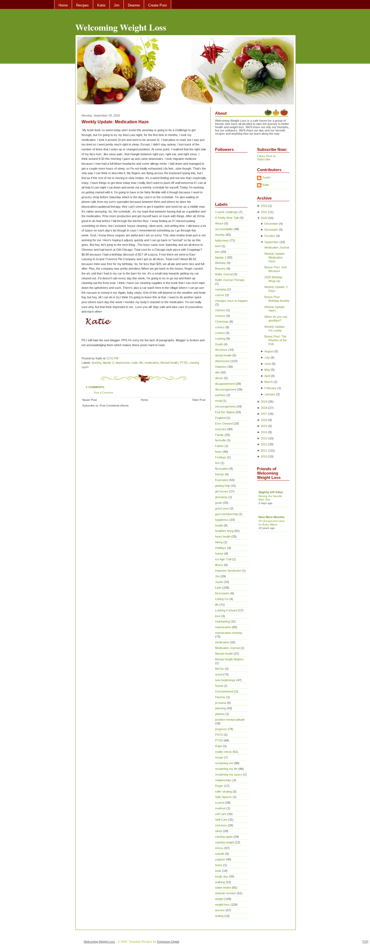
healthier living (224, 530)
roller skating (223, 791)
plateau (220, 714)
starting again (224, 836)
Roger (219, 785)
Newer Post (89, 399)
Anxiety (96, 362)
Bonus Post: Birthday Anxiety (277, 298)
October (269, 235)
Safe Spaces (223, 797)
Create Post (157, 5)
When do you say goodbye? (275, 318)
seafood (220, 808)
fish (217, 463)
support (220, 859)
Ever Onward (224, 423)
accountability (224, 229)
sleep (218, 831)
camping (220, 289)
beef (218, 246)
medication (152, 362)
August (269, 351)
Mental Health (169, 362)
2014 (264, 432)
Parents (220, 697)
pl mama (220, 702)
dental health (223, 355)
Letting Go (222, 599)
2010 (264, 456)
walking (220, 882)
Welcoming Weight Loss (120, 27)
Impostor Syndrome (228, 570)
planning (220, 708)
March (268, 381)
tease (218, 865)
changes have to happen (231, 300)
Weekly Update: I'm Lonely (274, 328)
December (271, 223)
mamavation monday (228, 632)
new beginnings (225, 680)
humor (219, 553)
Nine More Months (271, 517)
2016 (264, 420)
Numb (219, 685)
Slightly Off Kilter (270, 492)
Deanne (134, 5)
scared (219, 802)
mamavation (223, 627)
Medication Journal (227, 648)
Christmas (222, 321)
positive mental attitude (230, 719)
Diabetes (221, 366)
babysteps (222, 240)
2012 (264, 444)
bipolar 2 (108, 362)
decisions (221, 349)
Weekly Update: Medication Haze (115, 122)
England (220, 417)
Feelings (220, 457)
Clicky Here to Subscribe (266, 157)
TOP (365, 941)
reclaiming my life (226, 768)
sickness (221, 825)
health (219, 525)
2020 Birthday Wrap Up (273, 279)
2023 (264, 205)
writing (219, 916)
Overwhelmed (224, 691)
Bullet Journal (224, 274)
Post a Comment (103, 392)
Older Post (198, 399)
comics (220, 327)
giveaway (221, 497)
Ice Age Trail (223, 559)
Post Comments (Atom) (114, 405)
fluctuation (221, 468)
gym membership (226, 514)
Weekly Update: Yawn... (274, 308)
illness (219, 565)
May (267, 369)
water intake (223, 887)
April (267, 376)
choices (220, 315)
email (218, 400)
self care (220, 814)
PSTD (219, 734)
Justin (219, 582)
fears (218, 451)
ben (217, 251)
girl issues (221, 491)
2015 (264, 426)
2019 (264, 401)
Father (219, 446)
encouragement (225, 406)
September (271, 242)
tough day (221, 876)
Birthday (220, 262)
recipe (219, 757)
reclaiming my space (228, 774)
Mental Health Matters (229, 659)
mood (218, 674)
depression (122, 362)
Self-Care (221, 819)
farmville (220, 440)
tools (218, 870)
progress (221, 729)
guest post (222, 508)
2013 (264, 438)
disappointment (225, 383)
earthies (220, 395)
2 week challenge (226, 212)
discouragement (225, 389)
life (141, 362)
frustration (221, 480)
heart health (223, 536)
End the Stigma (225, 412)
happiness (222, 519)
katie (135, 362)
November (271, 229)
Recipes (82, 5)
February (270, 388)
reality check (223, 751)
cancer (219, 295)
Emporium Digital (168, 941)
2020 (264, 218)
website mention (225, 893)
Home (63, 5)
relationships (223, 780)
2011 (264, 450)
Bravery (220, 268)
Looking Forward (226, 610)
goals (218, 502)
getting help (222, 485)
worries (220, 910)
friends (219, 474)
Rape (218, 746)
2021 (264, 212)
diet (217, 372)
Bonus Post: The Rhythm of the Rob (275, 340)
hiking (219, 542)
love (217, 616)
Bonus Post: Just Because (275, 269)
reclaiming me (224, 763)
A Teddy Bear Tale (227, 217)
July (267, 357)
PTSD (184, 362)
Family (219, 434)
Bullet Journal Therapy (230, 280)
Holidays (220, 547)
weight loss (222, 904)
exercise (220, 429)
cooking (220, 338)
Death (219, 344)
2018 (264, 407)
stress (219, 848)
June (267, 363)
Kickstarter (222, 593)
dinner (219, 378)
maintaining (222, 621)
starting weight (224, 842)
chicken (220, 310)
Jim (116, 5)
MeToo (219, 668)
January (269, 394)
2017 (264, 413)
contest (220, 333)
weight (219, 898)
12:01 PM (112, 358)
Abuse (219, 223)
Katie (101, 5)
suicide (219, 853)
